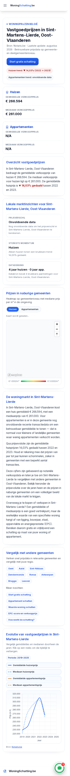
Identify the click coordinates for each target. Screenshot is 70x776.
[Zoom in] (57, 324)
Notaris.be (17, 747)
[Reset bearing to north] (57, 334)
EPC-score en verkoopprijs (22, 613)
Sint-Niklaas (36, 568)
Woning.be (22, 5)
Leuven (26, 581)
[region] (35, 349)
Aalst (21, 568)
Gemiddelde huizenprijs (25, 665)
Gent (10, 568)
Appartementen (29, 309)
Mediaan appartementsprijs (27, 685)
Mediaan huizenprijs (23, 671)
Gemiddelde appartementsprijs (29, 678)
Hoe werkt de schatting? (21, 620)
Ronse (32, 574)
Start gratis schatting (23, 61)
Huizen (13, 309)
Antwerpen (47, 574)
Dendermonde (16, 574)
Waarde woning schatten (21, 607)
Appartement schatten (20, 601)
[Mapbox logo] (14, 375)
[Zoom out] (57, 329)
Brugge (12, 581)
